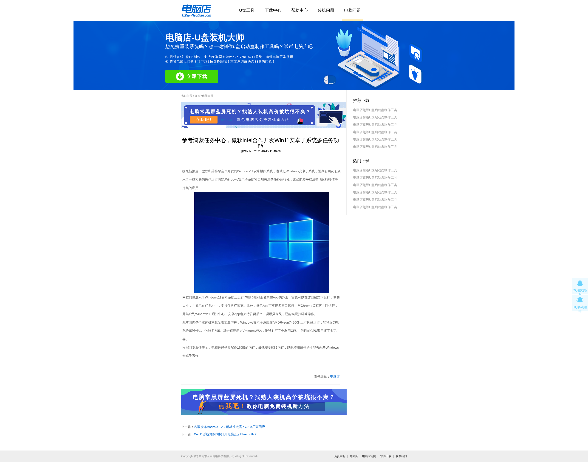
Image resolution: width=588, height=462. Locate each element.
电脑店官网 (369, 456)
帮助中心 (299, 10)
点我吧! (203, 119)
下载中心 (273, 10)
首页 (198, 96)
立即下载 (197, 76)
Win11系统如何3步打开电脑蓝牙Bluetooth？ (225, 434)
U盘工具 (246, 10)
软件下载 (385, 456)
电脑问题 (352, 10)
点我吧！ (232, 406)
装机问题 (326, 10)
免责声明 (339, 456)
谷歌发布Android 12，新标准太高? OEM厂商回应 (229, 427)
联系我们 (401, 456)
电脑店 (335, 376)
